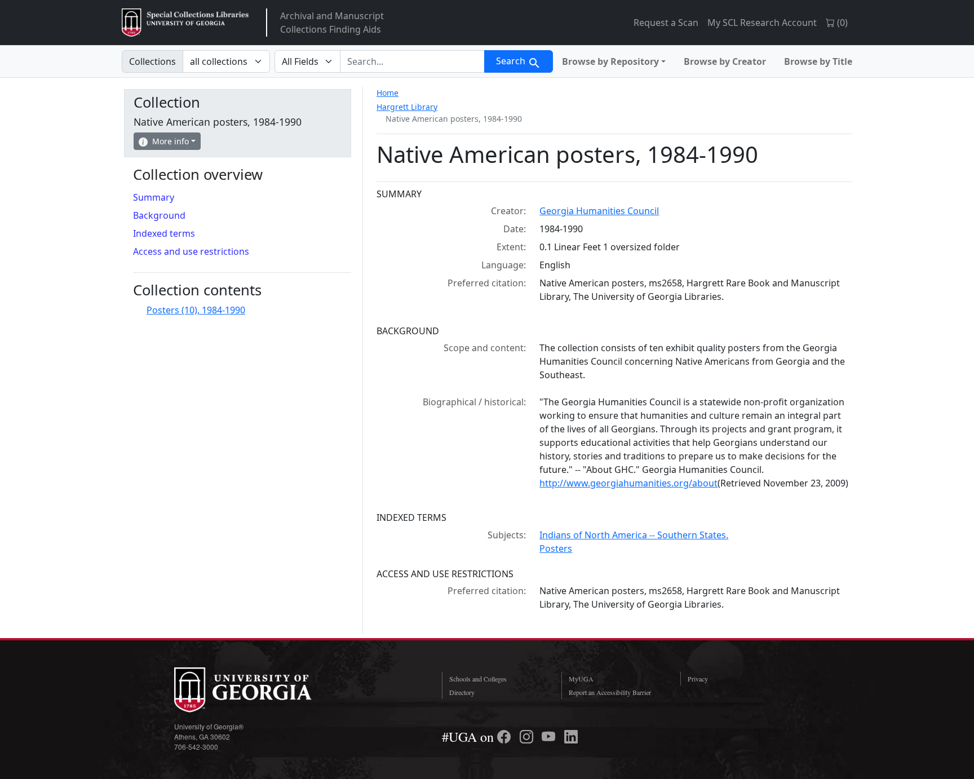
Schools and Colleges (478, 678)
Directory (462, 692)
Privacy (698, 678)
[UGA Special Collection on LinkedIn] (571, 737)
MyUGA (581, 678)
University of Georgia (258, 689)
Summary (153, 197)
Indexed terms (164, 233)
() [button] (841, 22)
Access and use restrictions (191, 251)
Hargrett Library (407, 106)
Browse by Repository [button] (610, 61)
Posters (555, 548)
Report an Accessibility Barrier (610, 692)
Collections (152, 61)
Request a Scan (666, 22)
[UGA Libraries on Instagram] (528, 737)
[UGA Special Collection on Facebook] (505, 737)
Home (388, 92)
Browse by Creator (725, 61)
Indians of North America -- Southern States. (633, 535)
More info (170, 141)
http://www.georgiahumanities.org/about (628, 483)
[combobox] (412, 61)
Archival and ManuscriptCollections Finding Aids (332, 23)
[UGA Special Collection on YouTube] (550, 737)
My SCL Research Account (762, 22)
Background (159, 215)
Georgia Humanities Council (599, 211)
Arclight (185, 22)
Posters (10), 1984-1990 (196, 310)
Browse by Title (818, 61)
